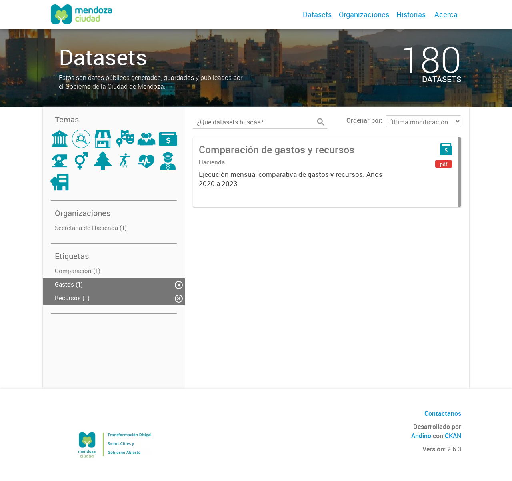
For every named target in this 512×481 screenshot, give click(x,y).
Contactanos (442, 413)
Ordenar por (363, 120)
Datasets (317, 14)
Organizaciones (364, 14)
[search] (320, 122)
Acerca (446, 14)
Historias (411, 14)
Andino (421, 435)
